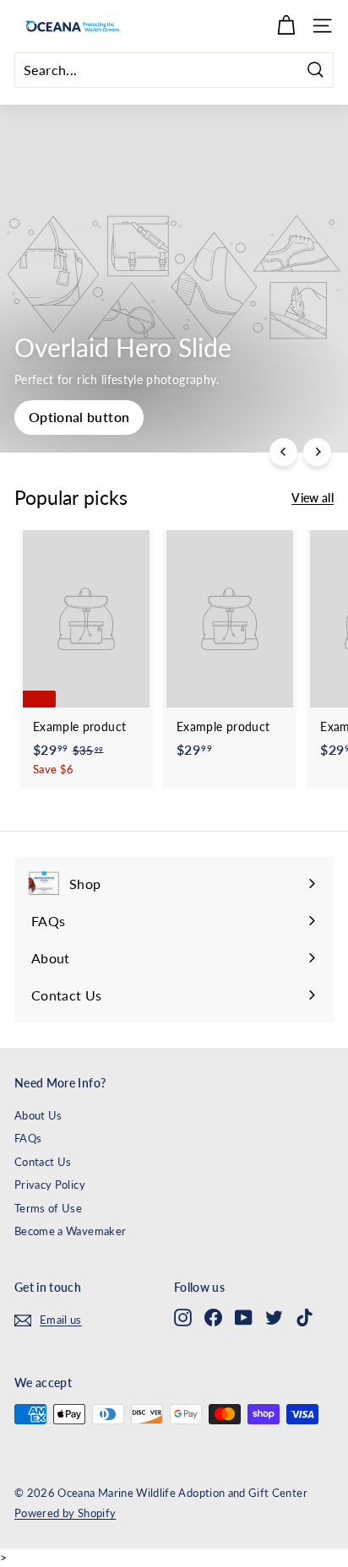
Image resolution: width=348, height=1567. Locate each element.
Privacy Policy (49, 1184)
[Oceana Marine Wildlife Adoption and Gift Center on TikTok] (304, 1317)
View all (312, 498)
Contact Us (43, 1161)
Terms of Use (48, 1208)
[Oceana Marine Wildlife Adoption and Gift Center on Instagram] (183, 1317)
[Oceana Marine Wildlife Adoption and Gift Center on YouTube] (244, 1317)
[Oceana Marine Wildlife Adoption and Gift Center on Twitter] (274, 1317)
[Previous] (283, 452)
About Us (38, 1115)
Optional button (79, 417)
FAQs (27, 1138)
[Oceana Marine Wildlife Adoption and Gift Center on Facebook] (213, 1317)
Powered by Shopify (65, 1513)
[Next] (317, 452)
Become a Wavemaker (70, 1231)
